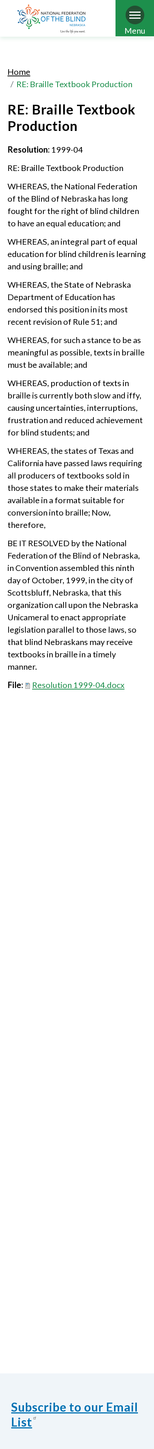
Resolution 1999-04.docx (78, 685)
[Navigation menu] (135, 15)
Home (18, 72)
